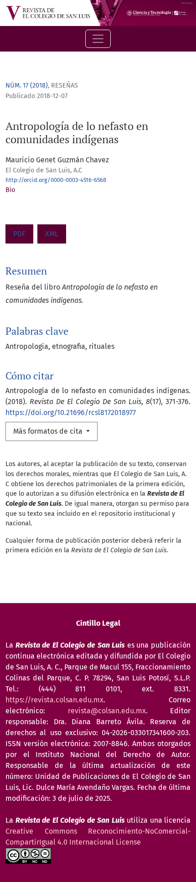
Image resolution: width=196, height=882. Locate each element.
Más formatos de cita (48, 431)
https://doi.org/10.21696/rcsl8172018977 (70, 412)
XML (51, 233)
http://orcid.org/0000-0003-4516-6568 (55, 179)
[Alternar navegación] (98, 39)
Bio (10, 190)
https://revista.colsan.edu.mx (54, 699)
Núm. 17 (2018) (26, 85)
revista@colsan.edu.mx (107, 710)
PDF (19, 233)
